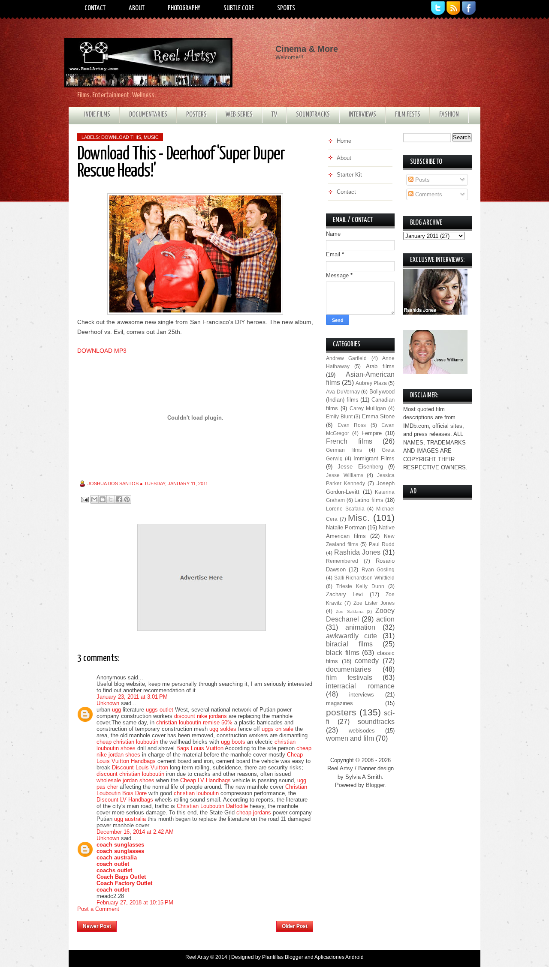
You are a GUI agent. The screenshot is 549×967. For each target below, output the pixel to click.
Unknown (108, 703)
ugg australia (130, 819)
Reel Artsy (197, 957)
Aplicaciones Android (339, 957)
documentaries (348, 669)
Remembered (342, 561)
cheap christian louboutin (127, 742)
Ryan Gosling (378, 569)
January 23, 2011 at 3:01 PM (132, 697)
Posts (421, 180)
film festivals (349, 677)
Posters (196, 114)
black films (342, 652)
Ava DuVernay (343, 391)
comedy (367, 660)
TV (274, 114)
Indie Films (97, 114)
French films (349, 441)
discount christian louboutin (130, 774)
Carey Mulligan (368, 408)
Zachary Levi (344, 594)
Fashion (449, 114)
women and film (350, 738)
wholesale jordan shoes (125, 780)
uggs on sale (277, 729)
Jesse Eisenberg (360, 466)
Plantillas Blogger (282, 957)
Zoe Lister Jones (374, 603)
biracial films (349, 644)
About (137, 8)
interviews (361, 694)
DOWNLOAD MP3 (102, 350)
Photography (184, 8)
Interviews (362, 114)
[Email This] (94, 499)
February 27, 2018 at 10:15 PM (135, 902)
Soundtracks (313, 114)
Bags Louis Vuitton (199, 748)
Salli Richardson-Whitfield (364, 577)
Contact (95, 8)
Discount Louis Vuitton (140, 767)
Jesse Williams (344, 475)
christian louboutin (196, 793)
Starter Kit (349, 174)
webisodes (362, 730)
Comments (427, 194)
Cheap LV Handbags (205, 780)
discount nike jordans (200, 716)
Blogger (375, 785)
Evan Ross (352, 425)
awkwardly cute (351, 636)
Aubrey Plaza (371, 383)
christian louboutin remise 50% (194, 722)
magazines (339, 703)
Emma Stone (378, 416)
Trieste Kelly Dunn (360, 586)
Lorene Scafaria (345, 508)
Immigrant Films (374, 458)
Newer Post (97, 926)
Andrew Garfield (346, 358)
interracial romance (360, 686)
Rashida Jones (357, 552)
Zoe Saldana (350, 611)
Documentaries (148, 114)
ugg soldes (222, 729)
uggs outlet (159, 709)
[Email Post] (84, 499)
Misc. (359, 518)
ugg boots (233, 742)
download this (121, 137)
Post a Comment (98, 909)
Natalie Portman (346, 527)
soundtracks (376, 721)
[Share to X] (110, 499)
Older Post (295, 926)
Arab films (380, 366)
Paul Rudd (382, 544)
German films (344, 450)
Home (197, 924)
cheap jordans (254, 812)
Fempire (372, 433)
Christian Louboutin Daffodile (212, 806)
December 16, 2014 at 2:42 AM (135, 832)
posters (341, 712)
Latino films (368, 500)
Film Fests (407, 114)
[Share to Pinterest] (127, 499)
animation (360, 627)
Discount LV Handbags (125, 799)
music (151, 137)
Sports (286, 8)
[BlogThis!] (102, 499)
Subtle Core (238, 8)
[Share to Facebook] (119, 499)
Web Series (239, 114)
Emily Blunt (339, 416)
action (385, 619)
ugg (116, 709)
